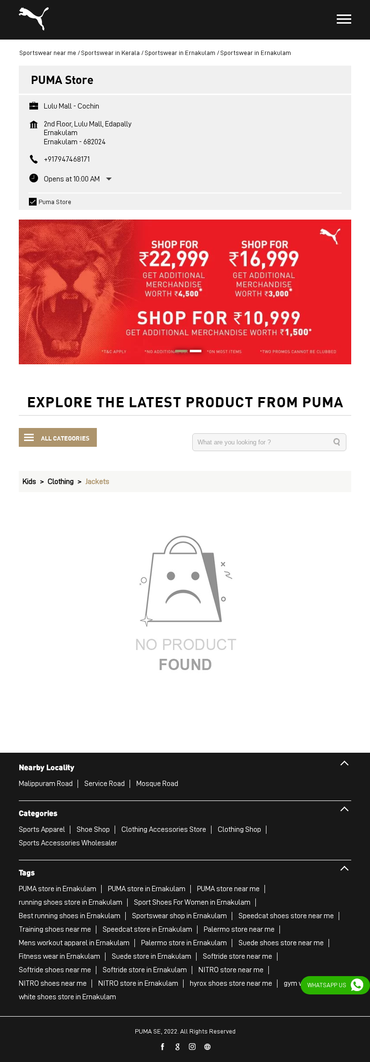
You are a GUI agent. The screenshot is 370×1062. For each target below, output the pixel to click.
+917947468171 (67, 159)
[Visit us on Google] (178, 1047)
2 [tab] (192, 352)
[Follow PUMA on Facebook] (163, 1047)
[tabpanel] (185, 287)
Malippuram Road (46, 783)
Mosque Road (157, 783)
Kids (29, 481)
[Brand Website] (207, 1047)
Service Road (104, 783)
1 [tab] (177, 352)
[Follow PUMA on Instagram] (192, 1047)
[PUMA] (34, 19)
